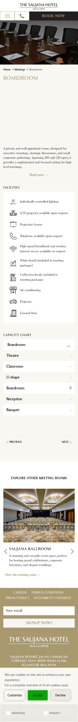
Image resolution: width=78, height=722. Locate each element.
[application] (39, 695)
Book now (53, 16)
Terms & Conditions (47, 592)
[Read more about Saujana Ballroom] (39, 515)
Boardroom (16, 345)
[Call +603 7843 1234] (22, 15)
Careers (20, 592)
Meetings (20, 69)
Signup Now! (39, 623)
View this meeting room (21, 574)
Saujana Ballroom (30, 549)
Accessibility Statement (52, 598)
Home (6, 69)
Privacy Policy (18, 598)
